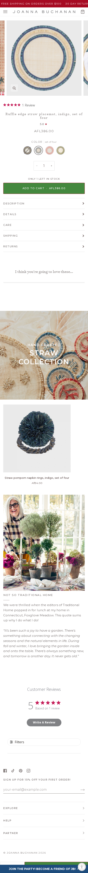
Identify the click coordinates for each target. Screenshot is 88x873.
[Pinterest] (21, 771)
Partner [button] (10, 833)
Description (14, 203)
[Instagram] (28, 771)
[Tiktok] (13, 771)
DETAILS (9, 214)
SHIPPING (10, 235)
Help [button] (7, 820)
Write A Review (44, 722)
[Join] (79, 789)
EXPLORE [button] (10, 808)
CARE (7, 225)
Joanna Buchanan (22, 852)
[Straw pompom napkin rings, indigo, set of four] (37, 438)
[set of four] (28, 151)
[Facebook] (5, 771)
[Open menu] (9, 11)
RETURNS (10, 246)
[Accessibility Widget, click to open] (82, 867)
